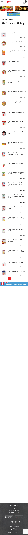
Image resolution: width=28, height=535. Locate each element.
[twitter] (16, 521)
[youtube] (19, 521)
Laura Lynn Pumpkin (13, 33)
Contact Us (14, 506)
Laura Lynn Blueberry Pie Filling (16, 271)
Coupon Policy (14, 510)
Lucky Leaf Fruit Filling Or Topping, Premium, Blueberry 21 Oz (16, 196)
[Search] (17, 2)
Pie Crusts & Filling (11, 19)
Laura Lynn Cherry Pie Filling (16, 112)
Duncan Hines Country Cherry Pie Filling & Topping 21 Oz (16, 153)
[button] (22, 37)
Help (14, 528)
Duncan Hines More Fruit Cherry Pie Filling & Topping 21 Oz (16, 184)
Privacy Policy (14, 525)
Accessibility (14, 529)
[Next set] (21, 278)
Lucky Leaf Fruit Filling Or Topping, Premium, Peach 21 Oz (16, 252)
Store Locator (14, 512)
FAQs (14, 508)
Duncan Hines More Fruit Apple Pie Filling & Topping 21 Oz (16, 173)
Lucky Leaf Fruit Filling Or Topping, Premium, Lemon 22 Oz (16, 219)
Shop (2, 19)
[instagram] (12, 521)
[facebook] (9, 521)
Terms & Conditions (14, 526)
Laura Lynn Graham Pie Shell (16, 42)
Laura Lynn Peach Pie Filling (15, 262)
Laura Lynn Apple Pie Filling (15, 163)
